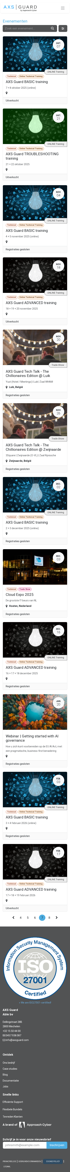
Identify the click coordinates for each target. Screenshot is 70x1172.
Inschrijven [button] (57, 1145)
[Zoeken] (52, 28)
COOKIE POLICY (53, 1161)
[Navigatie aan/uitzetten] (63, 8)
